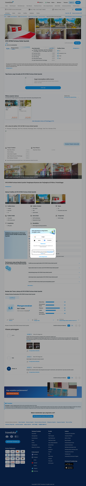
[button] (43, 244)
